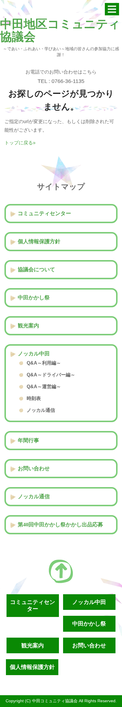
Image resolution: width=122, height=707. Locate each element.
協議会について (36, 269)
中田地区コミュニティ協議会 (60, 30)
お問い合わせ (34, 468)
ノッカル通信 (41, 410)
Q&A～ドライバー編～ (51, 374)
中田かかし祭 (34, 298)
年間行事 (28, 440)
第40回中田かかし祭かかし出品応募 (60, 525)
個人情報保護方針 (39, 241)
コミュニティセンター (44, 213)
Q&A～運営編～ (44, 386)
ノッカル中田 (34, 354)
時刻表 (34, 398)
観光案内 (28, 326)
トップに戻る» (20, 142)
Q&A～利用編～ (44, 362)
